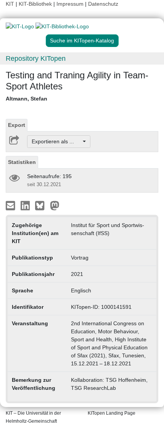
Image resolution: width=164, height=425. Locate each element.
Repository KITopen (36, 58)
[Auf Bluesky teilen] (41, 205)
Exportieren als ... (57, 141)
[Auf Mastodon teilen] (54, 205)
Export (16, 125)
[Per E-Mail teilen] (11, 205)
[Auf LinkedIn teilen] (26, 205)
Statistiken (22, 162)
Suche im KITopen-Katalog (82, 40)
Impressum (70, 4)
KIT (10, 4)
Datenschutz (103, 4)
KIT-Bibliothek (36, 4)
